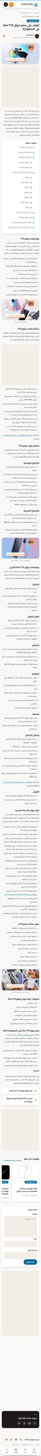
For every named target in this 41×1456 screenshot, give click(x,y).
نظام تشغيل (26, 182)
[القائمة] (6, 4)
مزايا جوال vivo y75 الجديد (25, 212)
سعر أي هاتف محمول (26, 1035)
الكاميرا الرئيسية (25, 162)
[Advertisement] (20, 86)
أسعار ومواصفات (26, 13)
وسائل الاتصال (26, 202)
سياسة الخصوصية (26, 1445)
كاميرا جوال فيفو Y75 (26, 157)
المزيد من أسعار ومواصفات (12, 1160)
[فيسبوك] (24, 1423)
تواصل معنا (15, 1445)
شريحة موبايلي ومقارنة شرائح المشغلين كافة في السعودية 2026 (18, 1366)
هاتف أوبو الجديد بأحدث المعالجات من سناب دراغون (27, 1190)
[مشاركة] (4, 36)
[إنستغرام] (29, 1423)
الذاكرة (28, 177)
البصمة (28, 197)
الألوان (28, 207)
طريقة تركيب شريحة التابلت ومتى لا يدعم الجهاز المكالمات (20, 1354)
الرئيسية (36, 13)
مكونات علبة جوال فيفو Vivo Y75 (23, 222)
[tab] (20, 1091)
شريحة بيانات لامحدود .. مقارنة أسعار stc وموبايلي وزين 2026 (20, 1360)
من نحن (37, 1445)
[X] (35, 1423)
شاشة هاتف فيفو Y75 (26, 152)
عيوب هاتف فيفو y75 (26, 217)
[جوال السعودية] (29, 4)
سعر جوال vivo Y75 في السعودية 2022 (21, 227)
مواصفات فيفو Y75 (27, 147)
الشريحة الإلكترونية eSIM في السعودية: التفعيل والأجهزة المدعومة (21, 1349)
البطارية (28, 192)
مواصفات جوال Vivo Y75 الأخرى (23, 172)
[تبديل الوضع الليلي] (11, 4)
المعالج (28, 187)
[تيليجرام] (19, 1423)
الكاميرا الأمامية (25, 167)
